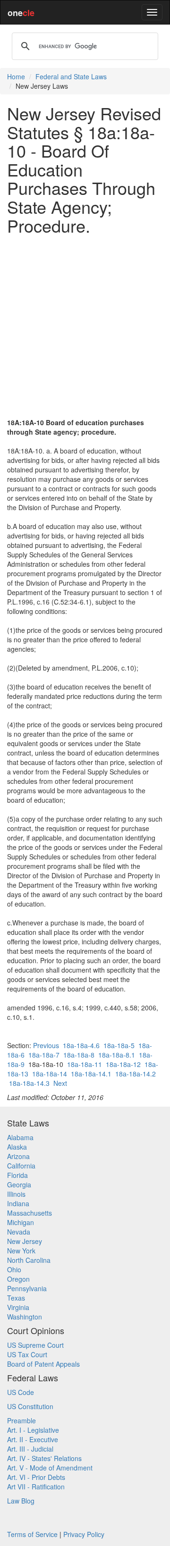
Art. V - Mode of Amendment (50, 1467)
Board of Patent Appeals (43, 1364)
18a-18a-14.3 (29, 1083)
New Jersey (24, 1241)
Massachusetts (29, 1213)
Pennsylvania (27, 1288)
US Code (20, 1392)
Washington (24, 1316)
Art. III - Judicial (30, 1449)
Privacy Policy (83, 1534)
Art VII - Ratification (36, 1486)
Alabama (20, 1137)
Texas (16, 1297)
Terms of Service (32, 1534)
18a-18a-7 (44, 1054)
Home (16, 76)
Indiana (18, 1203)
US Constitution (30, 1406)
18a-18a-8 (78, 1054)
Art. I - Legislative (33, 1430)
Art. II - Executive (32, 1439)
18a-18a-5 (119, 1045)
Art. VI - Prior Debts (36, 1477)
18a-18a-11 (84, 1064)
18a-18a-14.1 (91, 1073)
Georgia (19, 1184)
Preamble (21, 1420)
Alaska (17, 1146)
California (21, 1165)
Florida (17, 1175)
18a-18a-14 (49, 1073)
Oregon (18, 1279)
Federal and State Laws (71, 76)
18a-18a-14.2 (135, 1073)
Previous (46, 1045)
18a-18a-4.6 (81, 1045)
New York (21, 1250)
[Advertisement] (85, 326)
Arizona (18, 1156)
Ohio (14, 1269)
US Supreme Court (35, 1345)
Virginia (18, 1307)
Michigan (20, 1222)
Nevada (18, 1231)
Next (60, 1083)
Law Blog (20, 1500)
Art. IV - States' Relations (44, 1458)
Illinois (16, 1194)
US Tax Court (27, 1354)
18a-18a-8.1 (116, 1054)
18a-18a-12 (123, 1064)
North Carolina (29, 1260)
